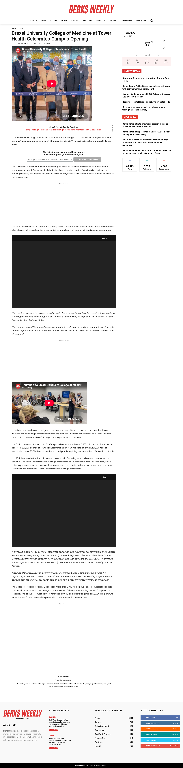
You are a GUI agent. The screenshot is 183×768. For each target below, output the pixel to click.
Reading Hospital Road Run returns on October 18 (146, 102)
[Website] (70, 690)
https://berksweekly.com (63, 680)
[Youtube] (73, 690)
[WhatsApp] (65, 648)
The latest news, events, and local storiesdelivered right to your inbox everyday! (64, 153)
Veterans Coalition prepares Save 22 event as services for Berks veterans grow (60, 741)
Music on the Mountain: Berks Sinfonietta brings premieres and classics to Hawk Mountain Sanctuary (145, 143)
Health (23, 28)
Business (52, 717)
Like (129, 160)
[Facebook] (53, 648)
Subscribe (164, 160)
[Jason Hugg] (16, 43)
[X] (59, 648)
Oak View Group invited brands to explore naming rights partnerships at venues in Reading (59, 723)
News (14, 28)
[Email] (78, 648)
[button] (151, 20)
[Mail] (58, 690)
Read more (53, 730)
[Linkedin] (72, 648)
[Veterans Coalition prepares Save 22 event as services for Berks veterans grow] (80, 739)
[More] (90, 648)
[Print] (84, 648)
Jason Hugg (24, 43)
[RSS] (62, 690)
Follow (147, 160)
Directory (156, 117)
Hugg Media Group (86, 765)
